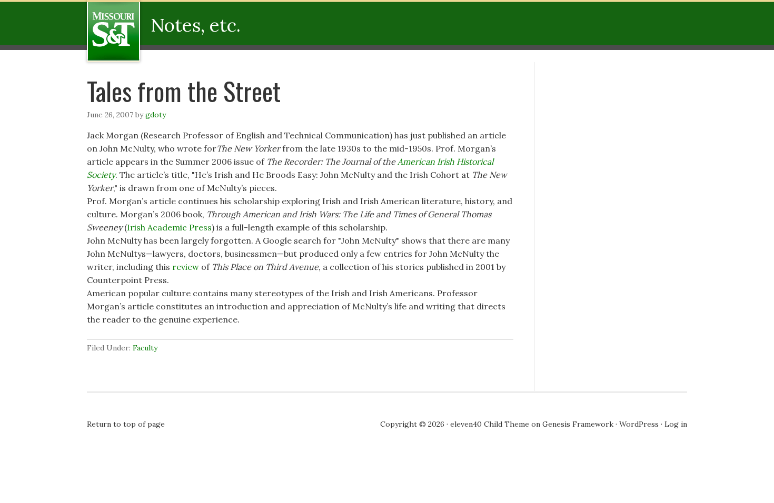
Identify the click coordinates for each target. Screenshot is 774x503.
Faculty (145, 348)
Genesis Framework (577, 424)
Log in (675, 424)
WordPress (639, 424)
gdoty (155, 114)
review (185, 266)
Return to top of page (126, 424)
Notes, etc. (156, 31)
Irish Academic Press (169, 227)
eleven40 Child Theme (489, 424)
